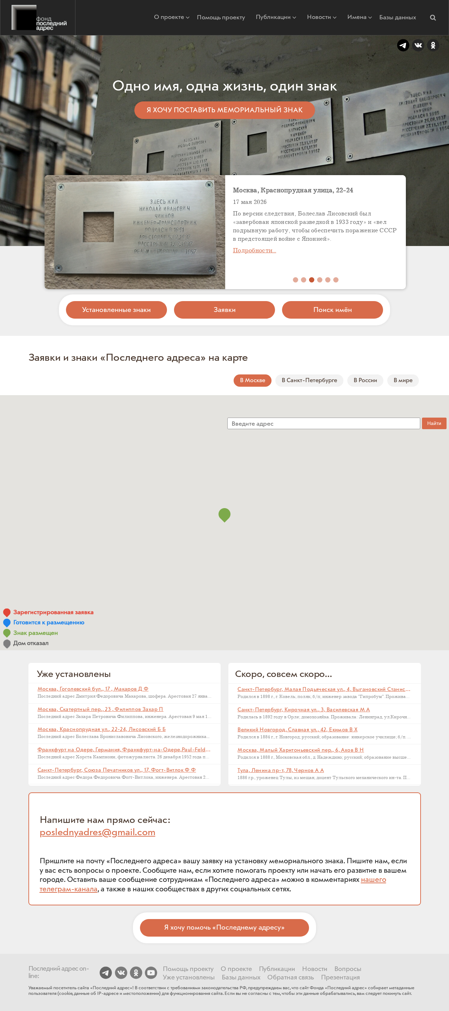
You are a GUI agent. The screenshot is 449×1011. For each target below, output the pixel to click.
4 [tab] (319, 279)
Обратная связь (290, 977)
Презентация (340, 977)
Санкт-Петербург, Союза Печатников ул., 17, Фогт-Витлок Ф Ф (117, 770)
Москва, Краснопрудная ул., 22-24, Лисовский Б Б (102, 729)
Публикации (273, 18)
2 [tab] (303, 279)
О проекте (169, 18)
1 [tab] (295, 279)
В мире (403, 380)
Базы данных (397, 17)
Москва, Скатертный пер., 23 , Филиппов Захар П (100, 709)
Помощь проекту (221, 17)
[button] (433, 18)
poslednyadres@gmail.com (97, 832)
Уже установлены (189, 977)
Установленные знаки (116, 309)
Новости (319, 18)
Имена (357, 18)
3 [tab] (311, 279)
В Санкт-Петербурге (309, 380)
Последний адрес (37, 17)
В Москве (252, 380)
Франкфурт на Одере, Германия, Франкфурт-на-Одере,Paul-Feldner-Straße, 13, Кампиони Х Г (158, 749)
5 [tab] (327, 279)
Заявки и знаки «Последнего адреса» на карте (138, 358)
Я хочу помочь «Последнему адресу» (224, 927)
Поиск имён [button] (332, 309)
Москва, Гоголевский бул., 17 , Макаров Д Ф (93, 689)
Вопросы (347, 969)
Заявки (225, 309)
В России (365, 380)
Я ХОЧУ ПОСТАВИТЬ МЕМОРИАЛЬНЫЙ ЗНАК (225, 110)
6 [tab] (336, 279)
